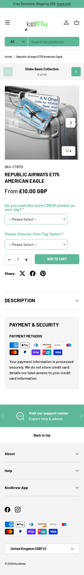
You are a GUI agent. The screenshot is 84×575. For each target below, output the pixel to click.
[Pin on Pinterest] (43, 273)
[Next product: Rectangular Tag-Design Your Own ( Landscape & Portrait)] (76, 71)
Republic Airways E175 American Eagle (39, 56)
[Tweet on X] (22, 273)
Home (8, 56)
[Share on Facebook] (33, 273)
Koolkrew (20, 563)
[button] (76, 22)
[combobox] (42, 41)
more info (64, 4)
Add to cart (57, 259)
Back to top (42, 435)
